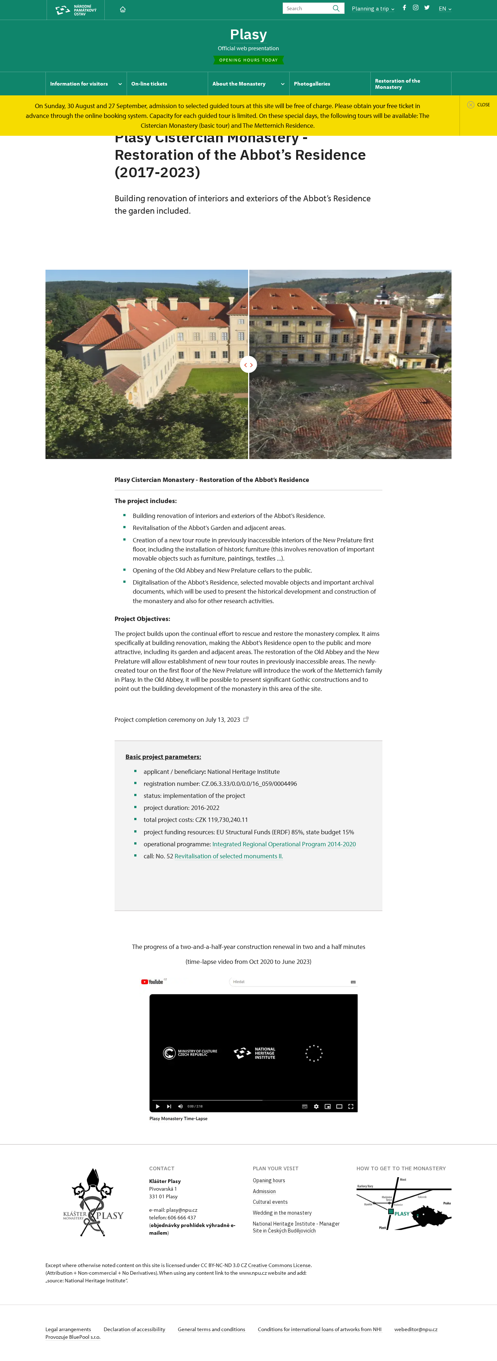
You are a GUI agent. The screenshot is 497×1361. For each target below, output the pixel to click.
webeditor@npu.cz (415, 1329)
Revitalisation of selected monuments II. (229, 856)
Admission (264, 1191)
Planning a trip (371, 8)
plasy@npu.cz (181, 1209)
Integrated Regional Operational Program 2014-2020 (284, 844)
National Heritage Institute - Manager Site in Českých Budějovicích (296, 1227)
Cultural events (270, 1202)
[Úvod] (122, 8)
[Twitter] (427, 9)
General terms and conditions (212, 1329)
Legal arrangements (68, 1329)
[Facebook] (404, 9)
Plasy (248, 33)
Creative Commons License (279, 1265)
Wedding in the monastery (282, 1213)
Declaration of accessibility (135, 1329)
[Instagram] (415, 9)
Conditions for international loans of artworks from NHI (320, 1329)
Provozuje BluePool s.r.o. (72, 1336)
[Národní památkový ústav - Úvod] (76, 10)
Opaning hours (269, 1180)
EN (443, 8)
